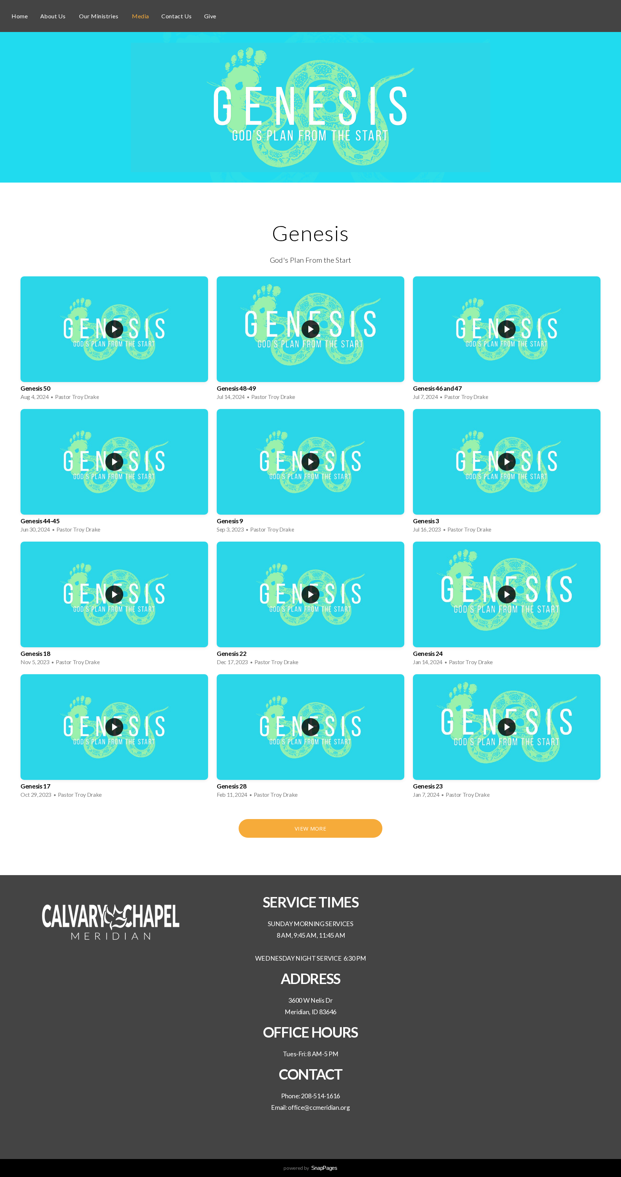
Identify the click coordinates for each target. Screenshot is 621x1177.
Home (20, 16)
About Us (53, 16)
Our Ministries (99, 16)
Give (210, 16)
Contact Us (176, 16)
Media (140, 16)
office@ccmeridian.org (319, 1107)
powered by (310, 1168)
